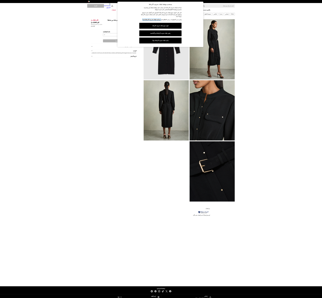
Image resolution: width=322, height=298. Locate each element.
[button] (114, 50)
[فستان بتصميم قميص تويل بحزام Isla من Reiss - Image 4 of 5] (166, 110)
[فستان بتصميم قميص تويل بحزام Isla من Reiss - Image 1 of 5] (212, 49)
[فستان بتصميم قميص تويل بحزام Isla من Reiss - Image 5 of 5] (212, 171)
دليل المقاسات (106, 31)
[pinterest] (155, 291)
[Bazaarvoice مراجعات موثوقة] (203, 212)
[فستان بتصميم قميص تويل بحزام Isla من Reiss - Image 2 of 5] (166, 49)
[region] (160, 24)
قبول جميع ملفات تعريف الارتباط (160, 25)
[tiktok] (163, 291)
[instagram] (159, 291)
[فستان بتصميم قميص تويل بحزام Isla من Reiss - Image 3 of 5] (212, 110)
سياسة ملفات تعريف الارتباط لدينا (151, 19)
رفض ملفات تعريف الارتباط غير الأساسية (160, 33)
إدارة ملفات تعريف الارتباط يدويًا (160, 40)
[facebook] (170, 291)
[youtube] (152, 291)
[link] (112, 6)
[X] (166, 291)
